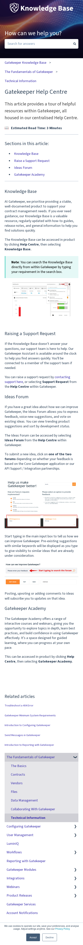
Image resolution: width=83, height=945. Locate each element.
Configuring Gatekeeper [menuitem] (24, 826)
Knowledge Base (26, 153)
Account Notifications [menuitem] (22, 913)
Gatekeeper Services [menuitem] (21, 904)
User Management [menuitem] (20, 835)
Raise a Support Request (32, 160)
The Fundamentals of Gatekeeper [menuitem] (31, 757)
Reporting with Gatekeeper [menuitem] (26, 861)
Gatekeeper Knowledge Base (25, 62)
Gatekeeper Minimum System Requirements (30, 715)
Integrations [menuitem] (16, 878)
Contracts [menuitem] (18, 774)
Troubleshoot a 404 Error (19, 706)
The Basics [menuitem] (18, 766)
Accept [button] (33, 937)
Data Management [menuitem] (24, 800)
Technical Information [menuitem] (28, 817)
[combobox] (38, 44)
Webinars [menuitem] (13, 887)
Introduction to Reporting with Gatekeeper (29, 745)
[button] (75, 757)
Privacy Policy (62, 928)
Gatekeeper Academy (29, 174)
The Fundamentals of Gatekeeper (29, 71)
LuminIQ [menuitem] (13, 843)
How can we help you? (33, 33)
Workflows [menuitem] (14, 852)
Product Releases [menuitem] (19, 895)
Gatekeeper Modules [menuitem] (21, 869)
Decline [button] (50, 937)
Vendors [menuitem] (17, 783)
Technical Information (20, 81)
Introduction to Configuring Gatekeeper (27, 725)
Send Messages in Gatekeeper (22, 735)
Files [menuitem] (14, 791)
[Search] (74, 44)
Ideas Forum (23, 167)
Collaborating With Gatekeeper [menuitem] (33, 809)
